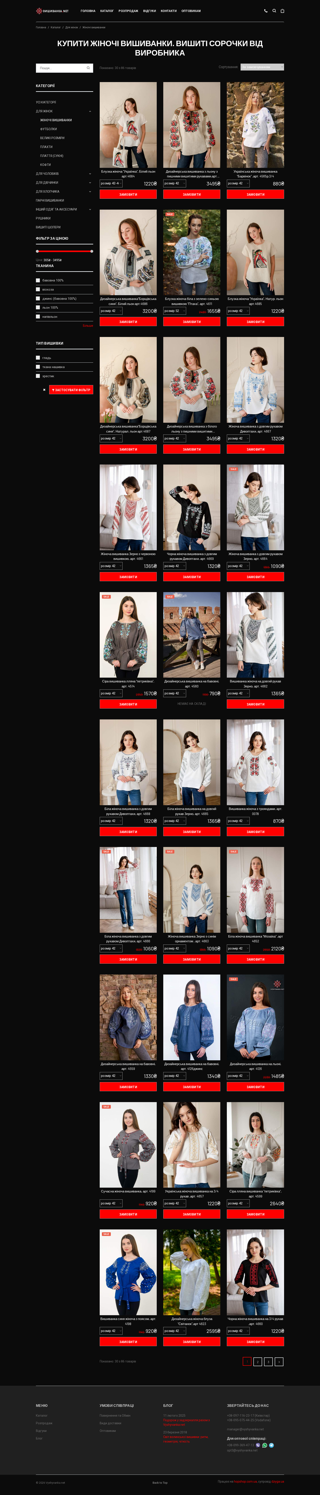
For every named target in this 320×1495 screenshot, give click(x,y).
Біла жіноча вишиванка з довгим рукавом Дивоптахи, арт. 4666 (128, 938)
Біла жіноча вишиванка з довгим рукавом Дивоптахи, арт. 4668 (128, 811)
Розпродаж (128, 11)
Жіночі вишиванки (56, 120)
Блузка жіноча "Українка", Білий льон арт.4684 (128, 173)
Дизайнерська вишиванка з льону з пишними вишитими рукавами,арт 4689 (192, 174)
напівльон (49, 317)
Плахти (46, 147)
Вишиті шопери (48, 227)
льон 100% (50, 308)
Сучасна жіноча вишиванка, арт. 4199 (128, 1191)
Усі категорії (46, 102)
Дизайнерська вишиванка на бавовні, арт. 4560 (191, 683)
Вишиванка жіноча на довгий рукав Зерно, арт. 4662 (255, 683)
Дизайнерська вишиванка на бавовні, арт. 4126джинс (191, 1066)
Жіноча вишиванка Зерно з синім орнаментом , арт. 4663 (192, 938)
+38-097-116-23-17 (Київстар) (248, 1415)
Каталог (107, 11)
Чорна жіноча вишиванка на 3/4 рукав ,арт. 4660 (255, 1321)
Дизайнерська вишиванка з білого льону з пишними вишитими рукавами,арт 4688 (192, 429)
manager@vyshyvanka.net (245, 1429)
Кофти (45, 165)
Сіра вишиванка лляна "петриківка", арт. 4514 (128, 683)
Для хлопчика (47, 191)
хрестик (48, 376)
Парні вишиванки (50, 200)
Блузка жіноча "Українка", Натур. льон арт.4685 (255, 301)
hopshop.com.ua (245, 1481)
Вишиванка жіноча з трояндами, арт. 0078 (255, 811)
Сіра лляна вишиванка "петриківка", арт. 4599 (255, 1193)
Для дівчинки (47, 182)
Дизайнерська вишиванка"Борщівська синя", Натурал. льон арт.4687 (128, 428)
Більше (88, 325)
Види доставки (110, 1423)
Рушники (43, 218)
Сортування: (228, 67)
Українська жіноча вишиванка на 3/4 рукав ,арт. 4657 (192, 1193)
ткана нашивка (53, 367)
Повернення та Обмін (115, 1415)
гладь (46, 358)
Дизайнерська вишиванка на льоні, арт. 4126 (255, 1066)
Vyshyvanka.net (55, 1482)
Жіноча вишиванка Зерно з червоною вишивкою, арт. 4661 (128, 556)
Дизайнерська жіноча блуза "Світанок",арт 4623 (192, 1321)
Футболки (48, 129)
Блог (39, 1438)
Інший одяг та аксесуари (56, 209)
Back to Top (160, 1482)
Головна (88, 11)
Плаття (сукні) (51, 156)
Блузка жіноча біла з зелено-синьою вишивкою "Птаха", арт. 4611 (192, 301)
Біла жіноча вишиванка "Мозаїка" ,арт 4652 (255, 938)
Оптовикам (191, 11)
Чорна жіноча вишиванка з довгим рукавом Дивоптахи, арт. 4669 (192, 556)
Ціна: (39, 260)
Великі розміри (52, 138)
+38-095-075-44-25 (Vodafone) (249, 1420)
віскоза (48, 289)
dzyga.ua (277, 1481)
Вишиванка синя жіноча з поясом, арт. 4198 (128, 1321)
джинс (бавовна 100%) (59, 299)
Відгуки (149, 11)
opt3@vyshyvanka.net (242, 1450)
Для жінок (71, 27)
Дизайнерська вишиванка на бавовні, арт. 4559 (128, 1066)
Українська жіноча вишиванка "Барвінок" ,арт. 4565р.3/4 (255, 173)
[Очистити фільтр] (44, 390)
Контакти (169, 11)
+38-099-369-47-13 (240, 1445)
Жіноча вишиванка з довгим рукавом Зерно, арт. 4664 (256, 556)
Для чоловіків (47, 173)
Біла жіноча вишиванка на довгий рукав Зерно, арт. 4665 (191, 811)
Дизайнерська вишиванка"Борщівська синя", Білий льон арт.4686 (128, 301)
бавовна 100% (53, 280)
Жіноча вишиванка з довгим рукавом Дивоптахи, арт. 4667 (256, 428)
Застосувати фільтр (72, 390)
